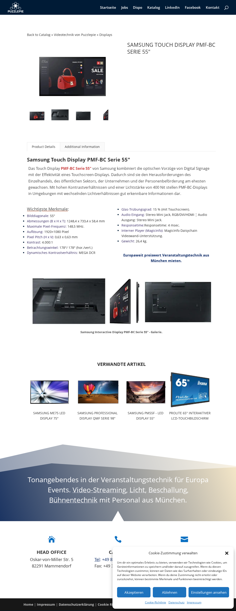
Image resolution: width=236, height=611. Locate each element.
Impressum (194, 602)
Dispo (137, 8)
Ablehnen (169, 592)
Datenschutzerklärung (76, 604)
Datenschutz (176, 602)
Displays (105, 34)
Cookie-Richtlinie (155, 602)
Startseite (108, 8)
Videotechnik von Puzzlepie (75, 34)
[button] (226, 553)
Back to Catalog (39, 34)
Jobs (124, 8)
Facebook (193, 8)
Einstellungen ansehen (209, 592)
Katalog (153, 8)
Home (28, 604)
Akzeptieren (133, 592)
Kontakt (212, 8)
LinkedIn (172, 8)
